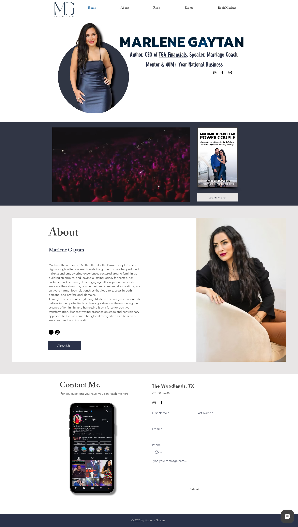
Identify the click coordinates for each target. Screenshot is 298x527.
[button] (184, 197)
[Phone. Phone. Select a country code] (158, 452)
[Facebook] (51, 332)
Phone (156, 445)
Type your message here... (169, 461)
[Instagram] (215, 73)
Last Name (205, 413)
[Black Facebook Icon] (222, 73)
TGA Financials (173, 54)
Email (157, 429)
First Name (160, 413)
